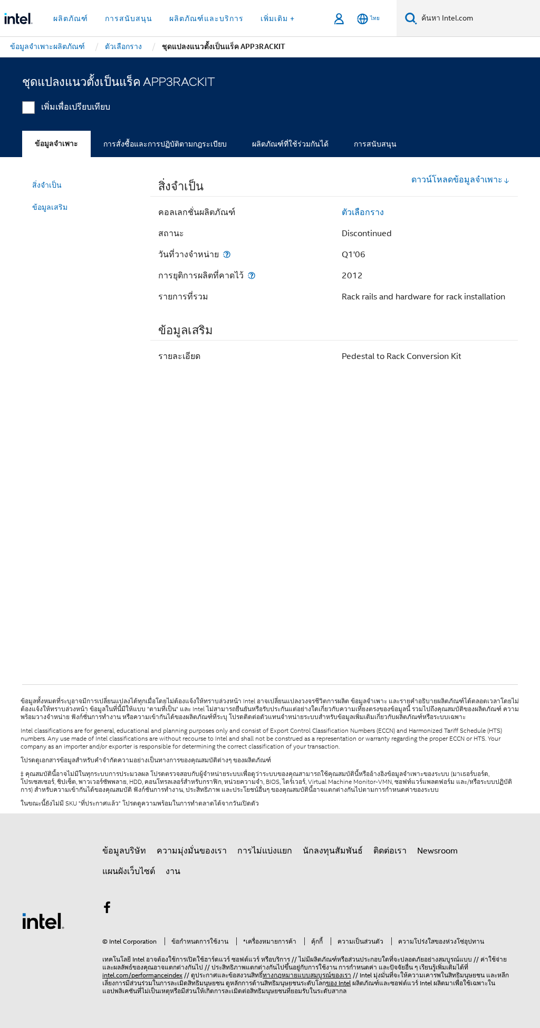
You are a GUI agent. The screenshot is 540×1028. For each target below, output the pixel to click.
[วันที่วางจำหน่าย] (227, 254)
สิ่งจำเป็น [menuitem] (47, 185)
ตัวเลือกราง (363, 212)
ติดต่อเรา (390, 851)
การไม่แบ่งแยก (264, 851)
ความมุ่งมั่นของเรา (192, 851)
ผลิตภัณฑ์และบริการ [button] (206, 18)
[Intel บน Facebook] (107, 909)
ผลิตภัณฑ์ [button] (70, 18)
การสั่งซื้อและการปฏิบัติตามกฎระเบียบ (165, 144)
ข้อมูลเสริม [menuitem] (50, 207)
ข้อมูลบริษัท (124, 851)
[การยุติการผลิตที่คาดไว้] (251, 275)
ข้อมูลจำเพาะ (56, 144)
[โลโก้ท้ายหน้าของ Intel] (43, 920)
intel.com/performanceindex (142, 975)
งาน (173, 871)
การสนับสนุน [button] (128, 18)
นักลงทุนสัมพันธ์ (333, 851)
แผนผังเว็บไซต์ (128, 871)
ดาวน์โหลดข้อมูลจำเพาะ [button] (457, 179)
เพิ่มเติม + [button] (278, 18)
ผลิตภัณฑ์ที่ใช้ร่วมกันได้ (290, 144)
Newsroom (437, 851)
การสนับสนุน (375, 144)
